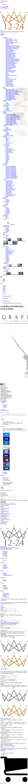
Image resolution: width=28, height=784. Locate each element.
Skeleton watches (9, 195)
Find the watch (6, 596)
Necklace (8, 210)
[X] (1, 384)
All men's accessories (7, 110)
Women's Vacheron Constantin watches (14, 116)
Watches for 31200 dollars (11, 173)
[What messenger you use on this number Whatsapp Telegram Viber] (9, 623)
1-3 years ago (10, 739)
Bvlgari (7, 103)
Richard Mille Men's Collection (12, 45)
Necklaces (8, 213)
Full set (3, 734)
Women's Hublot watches (11, 121)
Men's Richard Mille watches (12, 90)
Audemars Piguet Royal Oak (12, 42)
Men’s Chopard (9, 80)
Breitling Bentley (9, 83)
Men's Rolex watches (10, 89)
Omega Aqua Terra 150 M (11, 52)
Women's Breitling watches (11, 123)
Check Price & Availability (6, 391)
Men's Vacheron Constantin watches (13, 91)
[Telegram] (5, 384)
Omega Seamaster (9, 51)
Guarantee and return (7, 575)
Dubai (4, 4)
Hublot (7, 154)
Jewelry (4, 198)
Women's (8, 140)
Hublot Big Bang (9, 49)
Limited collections (10, 43)
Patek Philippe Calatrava (11, 56)
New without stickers (6, 729)
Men (7, 73)
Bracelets (8, 211)
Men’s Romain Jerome (10, 62)
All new (4, 237)
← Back (2, 731)
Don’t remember (7, 740)
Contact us (5, 404)
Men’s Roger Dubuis (10, 64)
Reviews (5, 473)
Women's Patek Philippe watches (12, 117)
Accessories (5, 215)
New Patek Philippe (10, 57)
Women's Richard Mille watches (12, 115)
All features (3, 402)
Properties (5, 472)
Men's (7, 139)
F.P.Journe (10, 244)
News (4, 579)
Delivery (5, 405)
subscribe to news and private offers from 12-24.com (13, 633)
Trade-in (7, 143)
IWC (7, 162)
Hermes (7, 134)
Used (22, 729)
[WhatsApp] (3, 384)
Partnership (5, 567)
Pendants (7, 212)
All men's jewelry (6, 104)
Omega (7, 109)
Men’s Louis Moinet (10, 71)
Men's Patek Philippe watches (12, 93)
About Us (5, 564)
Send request (3, 634)
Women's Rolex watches (11, 114)
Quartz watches (9, 187)
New (7, 141)
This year (4, 739)
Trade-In (5, 266)
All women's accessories (8, 135)
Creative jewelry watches (11, 78)
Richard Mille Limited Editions (12, 48)
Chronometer (8, 193)
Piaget (7, 160)
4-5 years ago (17, 739)
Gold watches (8, 180)
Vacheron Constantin (10, 149)
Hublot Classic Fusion (10, 50)
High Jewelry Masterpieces (11, 75)
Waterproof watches (10, 189)
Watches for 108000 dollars (11, 176)
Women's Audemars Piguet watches (13, 119)
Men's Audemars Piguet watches (12, 94)
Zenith (7, 161)
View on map (3, 418)
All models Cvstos (9, 68)
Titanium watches (9, 182)
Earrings (7, 208)
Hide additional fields (14, 622)
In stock (7, 44)
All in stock (5, 271)
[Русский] (4, 281)
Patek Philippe (9, 150)
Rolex (7, 147)
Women (7, 74)
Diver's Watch (9, 191)
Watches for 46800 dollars (11, 174)
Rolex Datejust (9, 38)
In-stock (7, 137)
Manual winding (9, 186)
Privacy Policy (19, 615)
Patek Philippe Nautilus (10, 55)
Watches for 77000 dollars (11, 175)
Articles (2, 487)
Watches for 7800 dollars (11, 171)
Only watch (19, 734)
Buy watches (5, 593)
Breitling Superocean (10, 86)
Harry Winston (21, 723)
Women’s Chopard (9, 81)
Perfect (13, 729)
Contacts (5, 566)
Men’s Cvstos (8, 69)
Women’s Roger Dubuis (11, 65)
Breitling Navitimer (10, 84)
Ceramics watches (9, 181)
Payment (5, 407)
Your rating (3, 493)
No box (8, 734)
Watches (5, 136)
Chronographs (9, 192)
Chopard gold (8, 82)
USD (2, 283)
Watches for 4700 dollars (11, 169)
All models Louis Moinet (11, 70)
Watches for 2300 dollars (11, 167)
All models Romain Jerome (11, 63)
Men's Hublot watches (10, 96)
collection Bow (13, 503)
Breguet (7, 146)
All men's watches (7, 100)
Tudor (7, 153)
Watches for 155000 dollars (11, 178)
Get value (3, 750)
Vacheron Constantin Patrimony (12, 58)
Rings (7, 207)
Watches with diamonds (10, 188)
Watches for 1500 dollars (11, 166)
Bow (6, 401)
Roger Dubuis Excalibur (11, 67)
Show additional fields (5, 622)
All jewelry (5, 214)
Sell (4, 245)
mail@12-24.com (4, 7)
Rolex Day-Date (9, 41)
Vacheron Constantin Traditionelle (13, 60)
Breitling (7, 156)
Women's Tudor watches (11, 120)
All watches (5, 197)
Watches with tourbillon (10, 194)
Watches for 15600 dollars (11, 172)
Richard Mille (8, 148)
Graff (7, 102)
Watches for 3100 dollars (11, 168)
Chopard (7, 108)
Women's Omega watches (11, 122)
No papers (13, 734)
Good (18, 729)
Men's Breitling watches (11, 99)
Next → (5, 726)
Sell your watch (9, 142)
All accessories (6, 225)
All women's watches (7, 124)
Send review (3, 502)
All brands (5, 37)
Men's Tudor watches (10, 95)
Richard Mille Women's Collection (13, 47)
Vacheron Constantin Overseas (12, 61)
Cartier (7, 107)
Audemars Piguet (9, 152)
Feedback (2, 34)
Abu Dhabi (8, 627)
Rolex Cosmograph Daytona (12, 39)
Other (10, 725)
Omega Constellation (10, 54)
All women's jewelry (7, 129)
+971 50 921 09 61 (4, 6)
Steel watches (8, 184)
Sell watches (14, 266)
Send (2, 616)
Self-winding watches (10, 185)
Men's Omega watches (10, 97)
